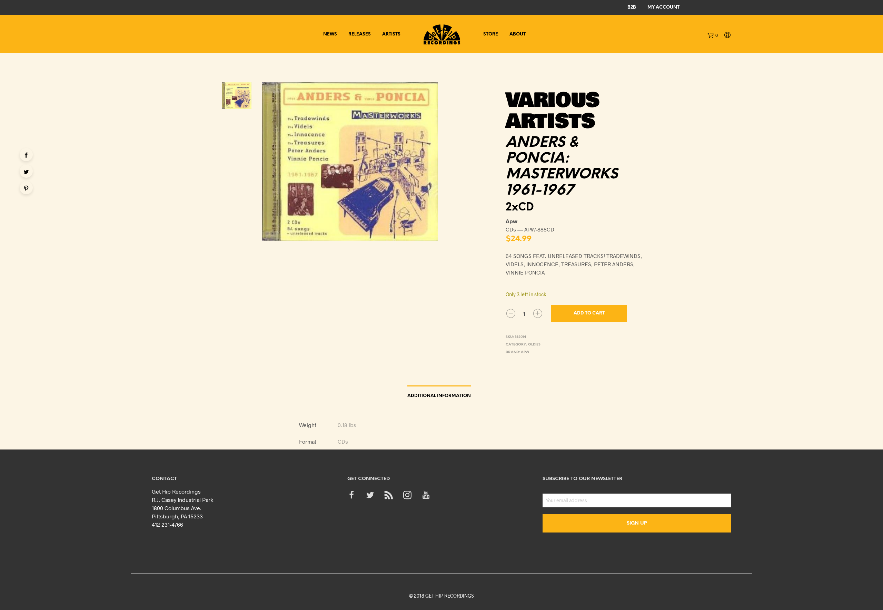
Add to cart (589, 313)
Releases (359, 34)
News (330, 34)
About (517, 34)
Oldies (534, 345)
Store (490, 34)
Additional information (439, 396)
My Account (663, 7)
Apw (525, 352)
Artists (391, 34)
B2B (631, 7)
